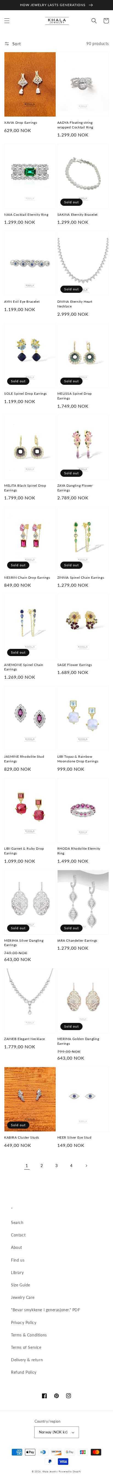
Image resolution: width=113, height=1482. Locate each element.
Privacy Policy (23, 1322)
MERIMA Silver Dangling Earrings (23, 942)
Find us (17, 1260)
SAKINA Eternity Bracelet (77, 214)
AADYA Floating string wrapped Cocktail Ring (75, 124)
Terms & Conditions (29, 1335)
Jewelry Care (22, 1297)
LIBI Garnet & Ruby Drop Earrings (24, 850)
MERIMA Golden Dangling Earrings (78, 1041)
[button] (7, 21)
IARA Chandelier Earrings (77, 940)
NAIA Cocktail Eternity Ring (26, 214)
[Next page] (86, 1166)
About (16, 1247)
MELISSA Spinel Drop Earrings (74, 395)
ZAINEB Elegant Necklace (24, 1039)
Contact (18, 1235)
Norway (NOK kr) (53, 1432)
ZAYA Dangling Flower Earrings (75, 487)
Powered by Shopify (70, 1471)
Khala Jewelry (50, 1471)
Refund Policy (23, 1372)
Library (17, 1272)
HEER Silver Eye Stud (74, 1137)
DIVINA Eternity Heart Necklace (75, 303)
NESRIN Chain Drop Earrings (27, 577)
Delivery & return (27, 1359)
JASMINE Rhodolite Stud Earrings (24, 758)
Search (17, 1222)
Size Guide (20, 1285)
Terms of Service (26, 1347)
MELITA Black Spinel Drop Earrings (25, 487)
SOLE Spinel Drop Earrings (25, 393)
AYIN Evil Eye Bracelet (21, 301)
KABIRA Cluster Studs (21, 1137)
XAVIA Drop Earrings (20, 122)
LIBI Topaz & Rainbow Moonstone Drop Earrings (77, 758)
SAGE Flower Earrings (74, 665)
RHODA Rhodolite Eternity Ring (78, 850)
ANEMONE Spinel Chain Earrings (23, 667)
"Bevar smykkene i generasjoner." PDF (45, 1309)
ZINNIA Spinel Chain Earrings (80, 577)
